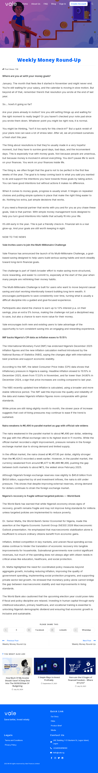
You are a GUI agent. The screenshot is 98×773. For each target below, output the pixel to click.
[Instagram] (55, 758)
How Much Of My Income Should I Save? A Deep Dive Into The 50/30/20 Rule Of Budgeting (17, 682)
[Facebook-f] (51, 758)
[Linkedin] (62, 758)
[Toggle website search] (92, 4)
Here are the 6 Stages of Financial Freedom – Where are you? (80, 680)
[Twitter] (58, 758)
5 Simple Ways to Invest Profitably (49, 678)
